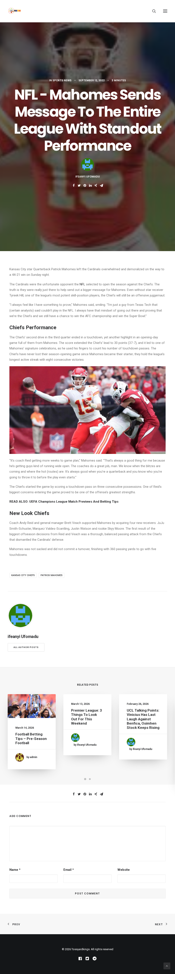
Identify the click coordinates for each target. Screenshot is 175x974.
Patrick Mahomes (52, 575)
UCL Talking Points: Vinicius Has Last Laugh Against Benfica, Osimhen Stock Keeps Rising (143, 719)
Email (68, 870)
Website (123, 870)
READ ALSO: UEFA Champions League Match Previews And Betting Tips (63, 501)
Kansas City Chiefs (23, 575)
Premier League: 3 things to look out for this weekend (86, 716)
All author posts (26, 647)
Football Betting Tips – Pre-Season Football (31, 738)
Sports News (61, 80)
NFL (82, 284)
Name (14, 870)
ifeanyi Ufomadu (87, 176)
